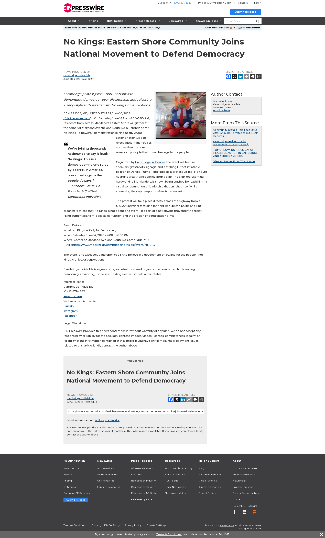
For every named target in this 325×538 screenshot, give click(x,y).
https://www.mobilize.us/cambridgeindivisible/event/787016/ (113, 244)
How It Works (71, 468)
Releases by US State (144, 493)
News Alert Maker (175, 493)
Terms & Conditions (74, 525)
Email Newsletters (250, 28)
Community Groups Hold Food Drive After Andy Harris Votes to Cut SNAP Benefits (235, 133)
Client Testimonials (210, 487)
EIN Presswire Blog (244, 474)
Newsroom (239, 480)
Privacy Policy (133, 525)
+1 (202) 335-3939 (181, 2)
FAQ (201, 468)
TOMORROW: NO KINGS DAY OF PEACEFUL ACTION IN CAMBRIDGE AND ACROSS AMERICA (235, 153)
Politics (99, 420)
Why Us (67, 474)
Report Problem (208, 493)
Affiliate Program (175, 474)
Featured (136, 474)
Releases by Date (141, 499)
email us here (72, 296)
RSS (235, 28)
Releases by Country (143, 487)
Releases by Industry (143, 480)
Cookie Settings (156, 525)
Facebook (70, 315)
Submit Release (245, 11)
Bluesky (68, 306)
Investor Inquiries (243, 487)
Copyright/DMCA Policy (106, 525)
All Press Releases (142, 468)
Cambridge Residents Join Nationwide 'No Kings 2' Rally (231, 143)
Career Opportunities (246, 493)
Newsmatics (227, 525)
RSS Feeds (171, 480)
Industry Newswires (108, 487)
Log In (258, 2)
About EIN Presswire (245, 468)
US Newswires (105, 480)
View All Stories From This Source (234, 161)
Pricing (214, 2)
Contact (243, 2)
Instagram (70, 311)
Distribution (70, 487)
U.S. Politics (112, 420)
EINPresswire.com (77, 118)
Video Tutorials (208, 480)
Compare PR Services (76, 493)
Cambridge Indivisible (76, 75)
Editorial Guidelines (210, 474)
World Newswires (107, 474)
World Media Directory (217, 28)
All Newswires (105, 468)
